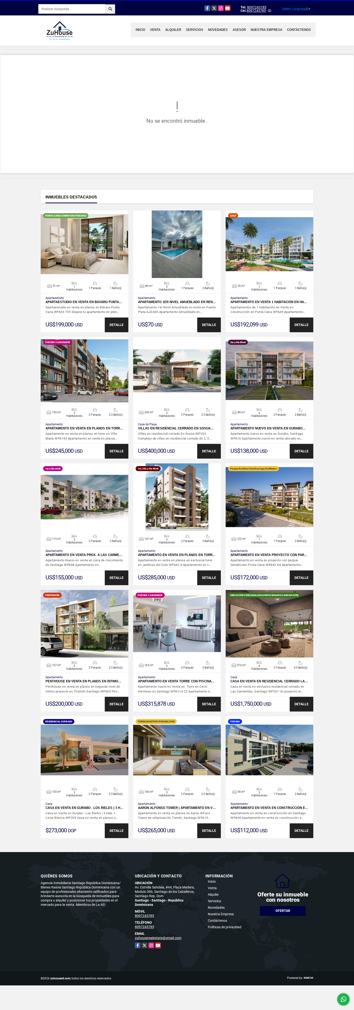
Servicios (194, 30)
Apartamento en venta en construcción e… (269, 808)
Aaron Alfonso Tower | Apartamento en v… (177, 808)
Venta (155, 30)
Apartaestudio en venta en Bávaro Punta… (84, 302)
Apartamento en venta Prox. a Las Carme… (84, 555)
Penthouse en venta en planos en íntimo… (83, 681)
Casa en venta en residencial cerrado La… (269, 681)
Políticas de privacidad (224, 927)
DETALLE (117, 325)
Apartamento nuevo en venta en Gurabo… (268, 428)
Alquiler (173, 30)
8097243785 (256, 7)
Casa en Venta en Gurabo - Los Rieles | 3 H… (84, 808)
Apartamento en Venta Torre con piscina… (176, 681)
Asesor (239, 30)
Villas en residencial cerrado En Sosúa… (176, 428)
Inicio (140, 30)
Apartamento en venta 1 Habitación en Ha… (268, 302)
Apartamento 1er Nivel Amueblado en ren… (177, 302)
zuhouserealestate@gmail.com (158, 938)
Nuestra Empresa (266, 30)
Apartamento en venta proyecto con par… (268, 555)
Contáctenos (299, 30)
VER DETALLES (85, 244)
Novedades (218, 30)
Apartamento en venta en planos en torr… (84, 428)
